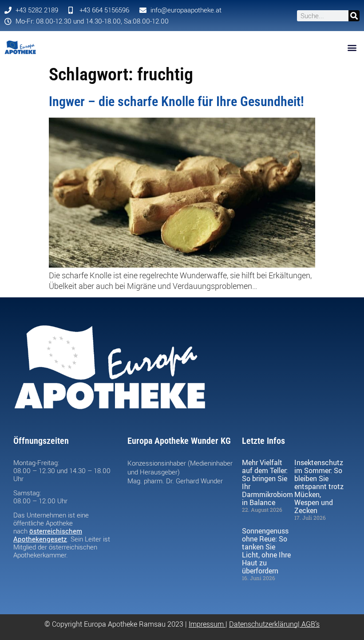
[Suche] (354, 15)
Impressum (206, 624)
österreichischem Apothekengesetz (47, 534)
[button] (352, 47)
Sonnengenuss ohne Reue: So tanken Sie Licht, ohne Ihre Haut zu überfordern (266, 551)
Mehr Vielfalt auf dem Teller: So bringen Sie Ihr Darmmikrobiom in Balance (267, 482)
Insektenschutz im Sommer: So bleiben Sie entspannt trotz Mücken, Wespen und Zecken (319, 486)
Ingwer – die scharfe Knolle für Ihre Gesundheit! (176, 101)
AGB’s (310, 624)
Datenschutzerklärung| (265, 624)
